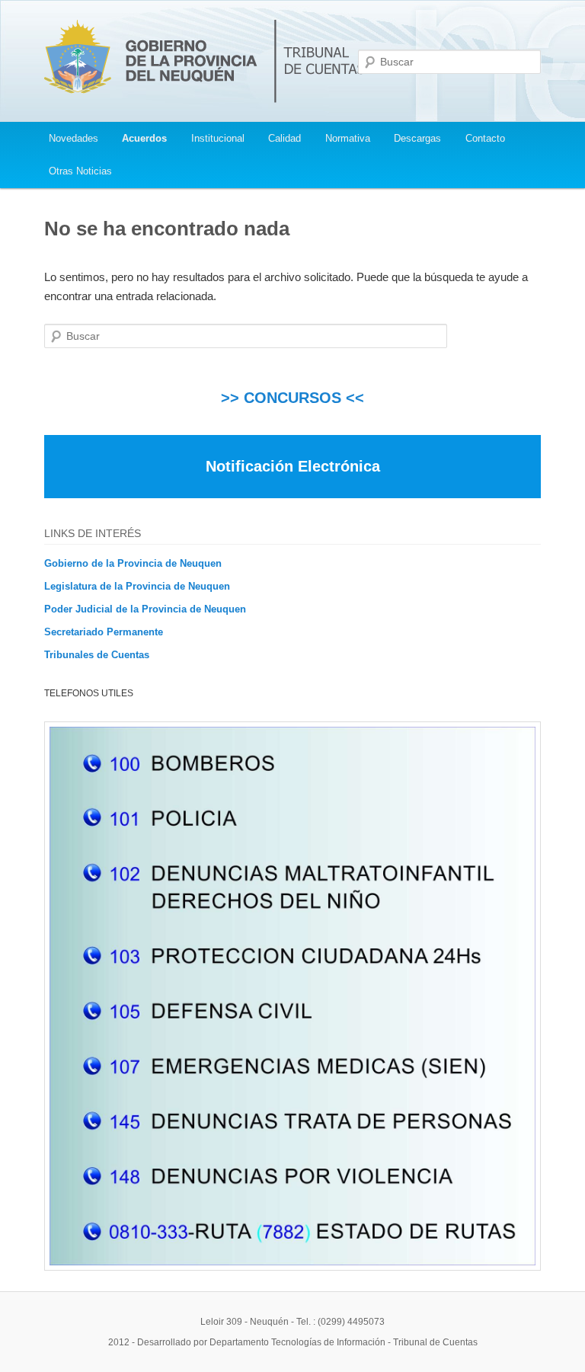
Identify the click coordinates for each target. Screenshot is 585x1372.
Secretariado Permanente (103, 632)
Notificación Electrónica (293, 466)
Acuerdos (144, 138)
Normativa (347, 138)
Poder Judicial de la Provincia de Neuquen (145, 609)
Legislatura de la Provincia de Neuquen (137, 586)
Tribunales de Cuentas (96, 654)
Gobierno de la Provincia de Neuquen (133, 563)
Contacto (485, 138)
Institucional (218, 138)
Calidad (284, 138)
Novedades (73, 138)
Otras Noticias (80, 171)
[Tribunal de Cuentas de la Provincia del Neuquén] (205, 106)
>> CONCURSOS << (292, 397)
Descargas (417, 138)
